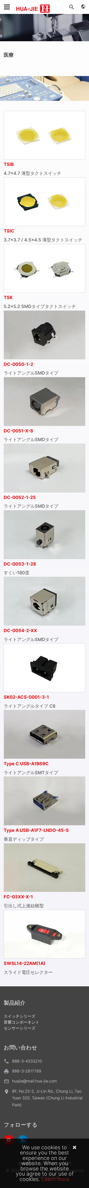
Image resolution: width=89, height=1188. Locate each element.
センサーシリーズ (19, 1028)
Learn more (55, 1179)
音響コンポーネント (21, 1022)
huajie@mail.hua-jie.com (34, 1080)
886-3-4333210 (27, 1061)
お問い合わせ (20, 1047)
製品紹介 (14, 1002)
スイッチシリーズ (19, 1016)
